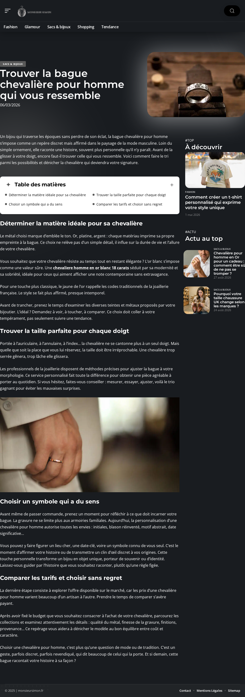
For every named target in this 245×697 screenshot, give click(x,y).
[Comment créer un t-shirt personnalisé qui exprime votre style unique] (215, 170)
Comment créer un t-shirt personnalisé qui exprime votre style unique (213, 202)
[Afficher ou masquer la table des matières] (120, 185)
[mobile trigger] (9, 11)
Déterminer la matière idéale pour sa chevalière (47, 195)
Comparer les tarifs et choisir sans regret (129, 204)
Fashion (190, 192)
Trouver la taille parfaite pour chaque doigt (131, 195)
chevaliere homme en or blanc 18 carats (91, 267)
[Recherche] (232, 11)
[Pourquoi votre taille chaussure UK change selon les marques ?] (197, 300)
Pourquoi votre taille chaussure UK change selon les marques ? (229, 299)
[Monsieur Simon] (34, 11)
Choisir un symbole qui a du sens (35, 204)
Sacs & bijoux (13, 64)
